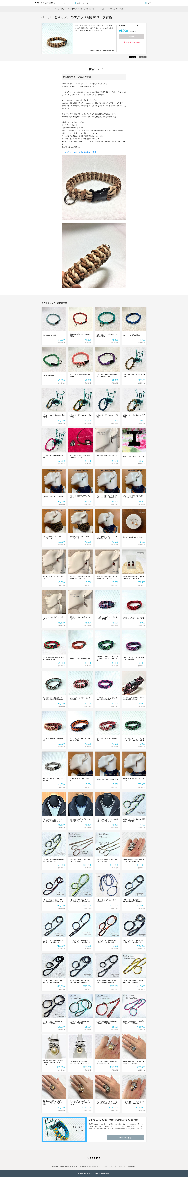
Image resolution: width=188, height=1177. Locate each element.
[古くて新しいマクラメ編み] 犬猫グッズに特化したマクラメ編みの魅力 (113, 1120)
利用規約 (55, 1166)
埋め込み (143, 57)
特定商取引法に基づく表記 (88, 1166)
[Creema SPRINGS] (45, 2)
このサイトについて (82, 3)
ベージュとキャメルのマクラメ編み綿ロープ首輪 (79, 152)
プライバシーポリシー (106, 1166)
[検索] (72, 3)
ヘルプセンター (120, 1166)
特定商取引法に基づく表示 (68, 1166)
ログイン (149, 3)
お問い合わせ (132, 1166)
